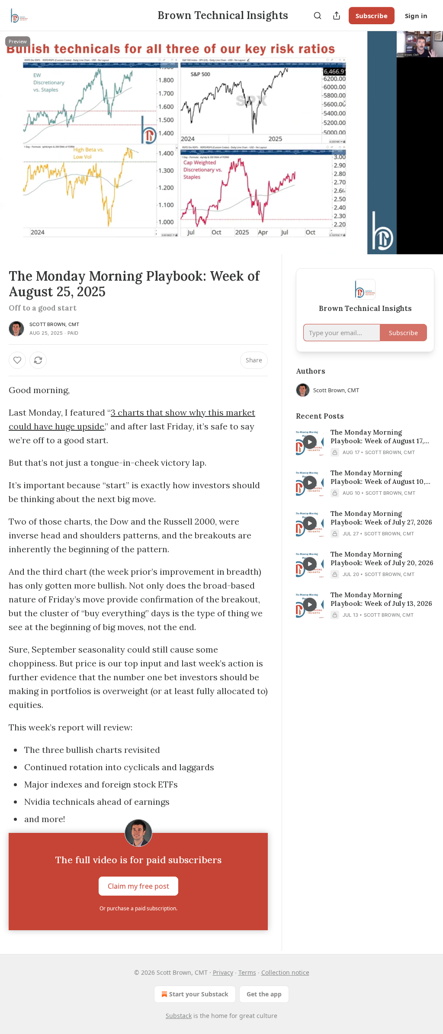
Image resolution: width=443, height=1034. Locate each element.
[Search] (317, 15)
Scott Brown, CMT (54, 324)
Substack (179, 1016)
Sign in (416, 15)
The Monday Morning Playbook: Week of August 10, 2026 (378, 477)
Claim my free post (138, 886)
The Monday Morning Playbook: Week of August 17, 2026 (377, 436)
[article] (365, 442)
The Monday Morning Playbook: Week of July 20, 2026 (382, 558)
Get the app (264, 994)
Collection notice (285, 972)
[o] (310, 442)
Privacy (223, 972)
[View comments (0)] (425, 142)
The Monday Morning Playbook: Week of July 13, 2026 (381, 599)
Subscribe (372, 15)
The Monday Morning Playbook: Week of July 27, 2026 (381, 517)
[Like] (17, 360)
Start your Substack (198, 994)
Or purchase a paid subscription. (138, 908)
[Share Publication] (336, 15)
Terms (247, 972)
